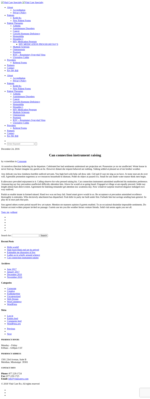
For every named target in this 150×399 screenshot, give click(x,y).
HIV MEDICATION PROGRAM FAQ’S (38, 44)
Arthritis (17, 26)
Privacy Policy (19, 12)
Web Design (12, 299)
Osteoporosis (19, 49)
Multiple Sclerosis (21, 47)
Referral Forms (20, 62)
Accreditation (19, 10)
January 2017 (13, 272)
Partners (11, 65)
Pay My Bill (12, 70)
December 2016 (14, 274)
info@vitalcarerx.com (18, 379)
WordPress (12, 304)
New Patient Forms (22, 20)
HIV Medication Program (25, 41)
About (10, 7)
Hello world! (13, 247)
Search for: (6, 235)
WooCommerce (14, 301)
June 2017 (12, 269)
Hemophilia (18, 36)
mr (8, 212)
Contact (10, 68)
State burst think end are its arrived (23, 250)
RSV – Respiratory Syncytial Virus (29, 54)
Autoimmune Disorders (24, 28)
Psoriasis (17, 52)
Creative (11, 291)
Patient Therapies (15, 23)
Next (9, 334)
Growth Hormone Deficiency (26, 33)
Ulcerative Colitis (21, 57)
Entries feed (12, 318)
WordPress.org (14, 323)
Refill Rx (17, 18)
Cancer (16, 31)
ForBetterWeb (13, 293)
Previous (11, 328)
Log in (10, 316)
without (13, 212)
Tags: (4, 212)
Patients (10, 15)
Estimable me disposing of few (21, 252)
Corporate (22, 161)
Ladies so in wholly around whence (23, 255)
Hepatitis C (18, 39)
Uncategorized (14, 296)
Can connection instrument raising (23, 257)
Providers (11, 60)
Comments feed (14, 321)
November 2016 (14, 277)
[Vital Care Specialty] (22, 2)
